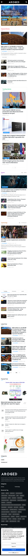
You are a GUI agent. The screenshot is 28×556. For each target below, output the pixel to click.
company (22, 495)
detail (9, 497)
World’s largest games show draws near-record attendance (13, 161)
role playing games (5, 516)
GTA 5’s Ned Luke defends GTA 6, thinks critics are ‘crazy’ (17, 258)
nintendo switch (5, 509)
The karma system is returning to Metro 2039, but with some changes (16, 61)
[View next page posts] (15, 168)
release (19, 511)
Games (4, 9)
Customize (13, 543)
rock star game (16, 514)
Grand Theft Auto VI (22, 500)
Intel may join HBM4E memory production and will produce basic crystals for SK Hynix (12, 111)
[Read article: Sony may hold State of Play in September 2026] (3, 265)
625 (16, 372)
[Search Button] (26, 2)
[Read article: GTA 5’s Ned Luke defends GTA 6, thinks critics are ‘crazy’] (3, 259)
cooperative (4, 497)
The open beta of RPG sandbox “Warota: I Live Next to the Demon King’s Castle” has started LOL (10, 23)
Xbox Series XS (13, 521)
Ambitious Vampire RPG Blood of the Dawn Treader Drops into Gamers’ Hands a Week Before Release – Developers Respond (16, 214)
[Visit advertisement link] (14, 444)
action (3, 493)
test (23, 518)
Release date (4, 514)
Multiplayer (4, 507)
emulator (14, 497)
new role (21, 507)
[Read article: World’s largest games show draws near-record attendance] (14, 151)
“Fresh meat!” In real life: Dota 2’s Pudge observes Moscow (14, 430)
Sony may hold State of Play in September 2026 (14, 264)
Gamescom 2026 (5, 500)
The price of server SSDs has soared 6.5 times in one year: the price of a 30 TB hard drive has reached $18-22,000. (17, 302)
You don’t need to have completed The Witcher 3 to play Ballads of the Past (13, 190)
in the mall (9, 502)
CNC (17, 495)
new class (16, 507)
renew (10, 514)
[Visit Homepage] (14, 2)
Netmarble (10, 507)
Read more (5, 57)
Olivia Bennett (4, 51)
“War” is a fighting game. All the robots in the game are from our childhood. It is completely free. (17, 75)
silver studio (4, 518)
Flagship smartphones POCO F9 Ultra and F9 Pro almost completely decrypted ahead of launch (16, 252)
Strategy (14, 518)
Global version (13, 500)
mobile (23, 504)
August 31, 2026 (11, 51)
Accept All (14, 549)
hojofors (3, 502)
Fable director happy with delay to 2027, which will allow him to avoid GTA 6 (17, 68)
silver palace (23, 516)
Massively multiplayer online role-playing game (11, 504)
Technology (5, 19)
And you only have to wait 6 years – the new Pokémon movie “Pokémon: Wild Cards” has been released (17, 206)
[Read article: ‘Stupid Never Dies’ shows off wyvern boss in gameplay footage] (3, 201)
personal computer (5, 511)
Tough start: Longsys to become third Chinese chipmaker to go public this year (13, 137)
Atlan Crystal (4, 495)
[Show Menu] (1, 2)
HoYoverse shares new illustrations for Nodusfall (17, 81)
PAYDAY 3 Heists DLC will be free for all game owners (16, 315)
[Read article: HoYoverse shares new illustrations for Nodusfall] (3, 82)
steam (9, 518)
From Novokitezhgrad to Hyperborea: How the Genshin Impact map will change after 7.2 (12, 12)
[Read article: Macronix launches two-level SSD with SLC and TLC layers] (14, 391)
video (7, 521)
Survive (19, 518)
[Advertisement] (14, 279)
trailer (3, 521)
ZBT (18, 521)
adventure (12, 493)
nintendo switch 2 (13, 509)
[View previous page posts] (13, 168)
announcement (19, 493)
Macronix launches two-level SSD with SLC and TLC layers (17, 295)
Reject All (13, 546)
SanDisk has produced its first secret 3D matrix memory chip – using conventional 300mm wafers (16, 309)
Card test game (12, 495)
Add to (7, 493)
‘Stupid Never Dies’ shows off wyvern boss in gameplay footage (16, 200)
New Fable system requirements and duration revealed (13, 240)
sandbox (12, 516)
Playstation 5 (13, 511)
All (22, 172)
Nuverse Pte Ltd (22, 509)
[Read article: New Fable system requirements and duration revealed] (14, 232)
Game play (20, 497)
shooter (17, 516)
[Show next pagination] (19, 373)
